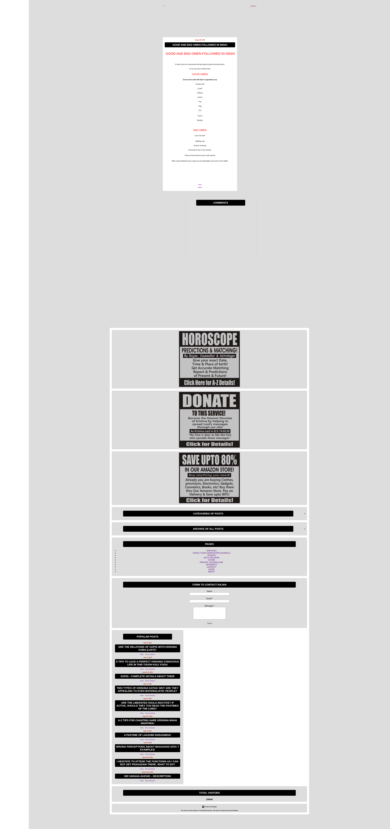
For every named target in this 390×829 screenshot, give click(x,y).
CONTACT (211, 567)
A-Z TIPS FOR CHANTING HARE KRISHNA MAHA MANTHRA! (147, 722)
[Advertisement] (207, 16)
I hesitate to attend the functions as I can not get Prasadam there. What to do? (147, 763)
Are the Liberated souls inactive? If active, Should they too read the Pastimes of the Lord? (147, 705)
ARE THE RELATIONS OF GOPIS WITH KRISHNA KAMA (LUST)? (147, 648)
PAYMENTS (211, 564)
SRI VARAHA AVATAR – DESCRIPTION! (147, 776)
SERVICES (211, 550)
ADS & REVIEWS (211, 557)
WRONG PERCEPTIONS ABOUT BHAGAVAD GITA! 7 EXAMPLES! (147, 748)
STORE (211, 560)
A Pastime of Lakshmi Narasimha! (147, 735)
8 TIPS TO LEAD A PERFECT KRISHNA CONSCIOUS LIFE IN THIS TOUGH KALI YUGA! (147, 663)
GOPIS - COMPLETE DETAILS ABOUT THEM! (148, 676)
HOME (211, 569)
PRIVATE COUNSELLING (211, 562)
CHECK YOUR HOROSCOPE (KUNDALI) (211, 553)
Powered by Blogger (211, 806)
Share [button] (200, 184)
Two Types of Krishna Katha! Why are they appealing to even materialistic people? (147, 689)
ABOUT (211, 572)
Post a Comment (150, 654)
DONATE (211, 555)
